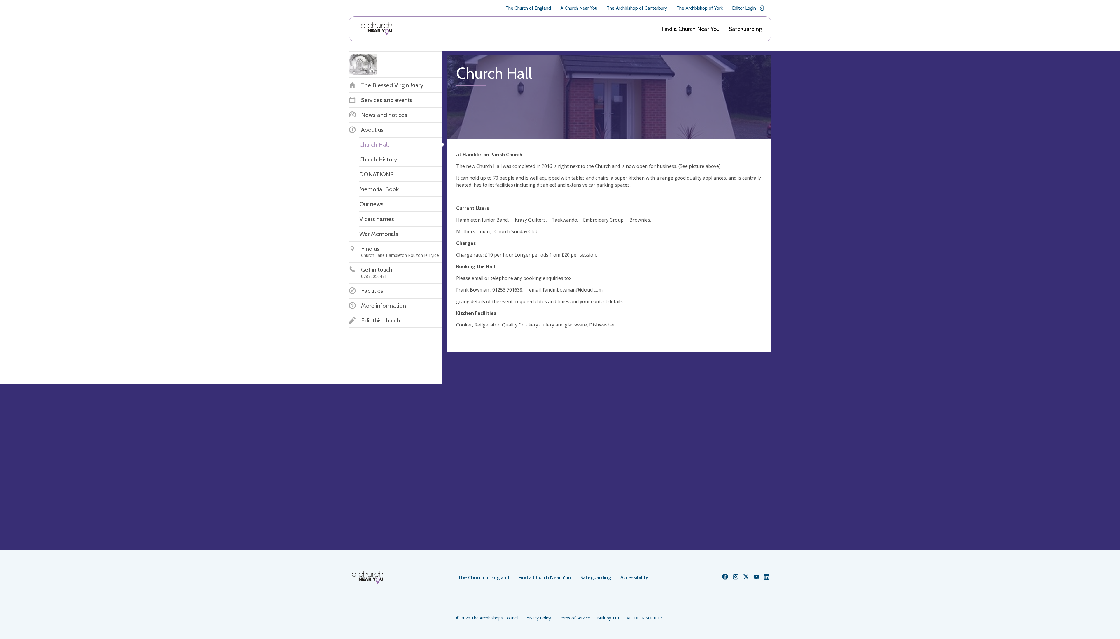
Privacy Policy (538, 618)
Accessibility (634, 577)
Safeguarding (745, 28)
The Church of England (528, 8)
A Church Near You (578, 8)
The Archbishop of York (699, 8)
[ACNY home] (376, 29)
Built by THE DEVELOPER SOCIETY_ (630, 618)
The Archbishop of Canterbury (637, 8)
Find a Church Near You (691, 28)
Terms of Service (574, 618)
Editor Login (744, 8)
